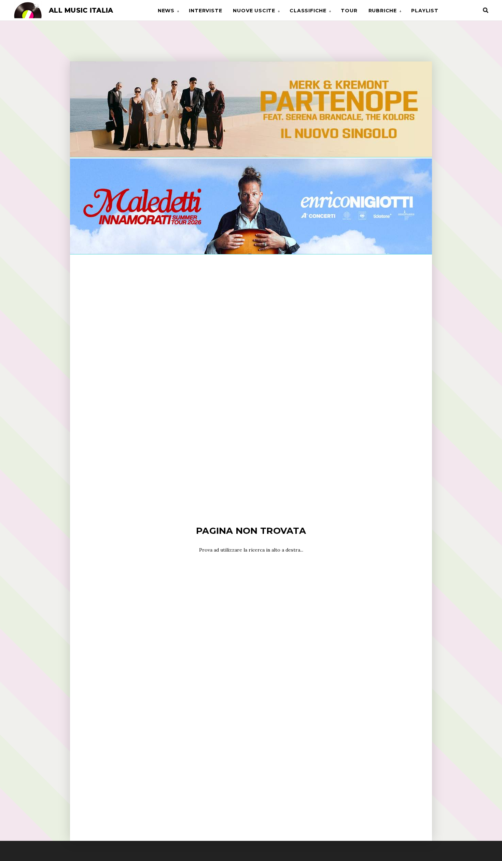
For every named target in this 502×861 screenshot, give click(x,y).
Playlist (424, 11)
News (166, 11)
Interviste (205, 11)
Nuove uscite (254, 11)
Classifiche (308, 11)
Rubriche (382, 11)
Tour (349, 11)
